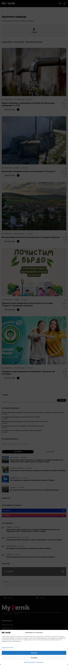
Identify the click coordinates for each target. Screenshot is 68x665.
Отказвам (34, 658)
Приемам (34, 653)
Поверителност (39, 662)
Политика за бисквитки (29, 662)
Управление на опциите (7, 647)
